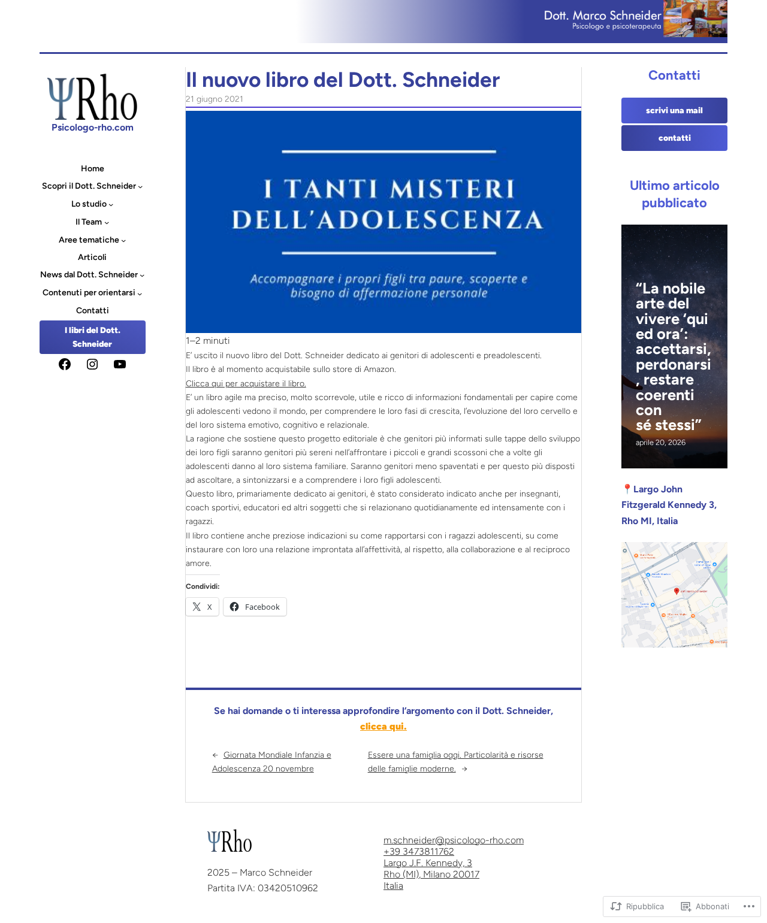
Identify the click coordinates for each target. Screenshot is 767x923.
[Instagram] (92, 364)
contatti (675, 138)
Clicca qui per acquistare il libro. (246, 384)
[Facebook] (65, 364)
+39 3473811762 (419, 851)
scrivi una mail (674, 110)
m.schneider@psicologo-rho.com (454, 840)
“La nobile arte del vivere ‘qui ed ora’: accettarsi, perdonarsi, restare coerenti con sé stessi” (673, 356)
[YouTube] (120, 364)
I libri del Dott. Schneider (92, 337)
